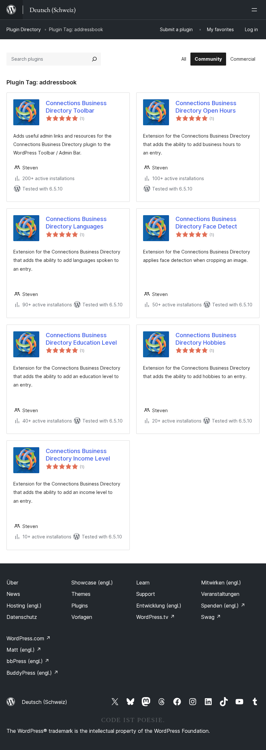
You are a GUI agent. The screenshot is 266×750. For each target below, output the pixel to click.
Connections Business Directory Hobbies (205, 339)
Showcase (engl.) (92, 582)
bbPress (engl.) (27, 661)
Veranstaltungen (220, 594)
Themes (81, 594)
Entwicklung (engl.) (158, 605)
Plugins (79, 605)
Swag (211, 617)
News (13, 594)
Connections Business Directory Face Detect (206, 222)
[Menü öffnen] (255, 9)
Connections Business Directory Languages (76, 222)
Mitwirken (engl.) (221, 582)
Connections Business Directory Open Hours (205, 107)
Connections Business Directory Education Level (81, 339)
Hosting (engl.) (24, 605)
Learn (143, 582)
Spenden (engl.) (223, 605)
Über (12, 582)
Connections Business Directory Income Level (78, 455)
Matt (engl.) (23, 649)
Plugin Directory (23, 29)
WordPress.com (28, 638)
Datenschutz (21, 617)
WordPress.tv (155, 617)
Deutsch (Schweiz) (44, 702)
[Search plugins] (94, 59)
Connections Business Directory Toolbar (76, 107)
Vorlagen (81, 617)
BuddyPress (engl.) (32, 673)
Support (145, 594)
